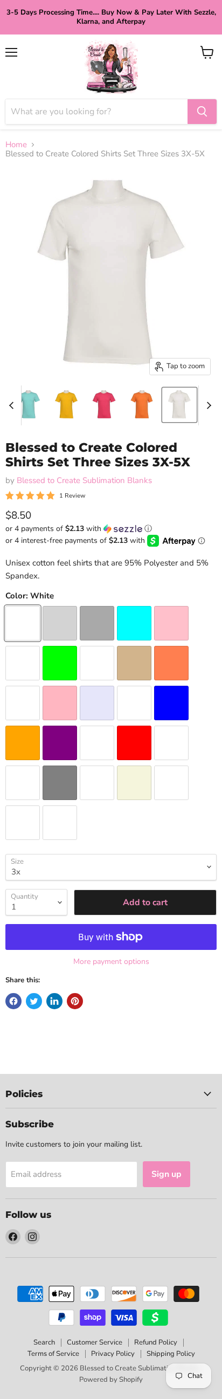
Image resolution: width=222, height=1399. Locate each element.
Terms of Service (53, 1354)
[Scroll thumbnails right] (207, 405)
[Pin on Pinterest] (75, 1001)
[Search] (202, 111)
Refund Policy (155, 1342)
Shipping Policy (171, 1354)
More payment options (111, 961)
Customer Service (94, 1342)
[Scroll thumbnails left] (13, 405)
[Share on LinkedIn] (54, 1001)
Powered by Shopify (111, 1379)
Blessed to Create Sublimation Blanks (84, 480)
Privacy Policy (113, 1354)
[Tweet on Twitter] (34, 1001)
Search (44, 1342)
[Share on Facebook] (13, 1001)
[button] (111, 528)
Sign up (166, 1174)
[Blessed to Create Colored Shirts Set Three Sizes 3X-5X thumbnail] (28, 405)
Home (16, 144)
